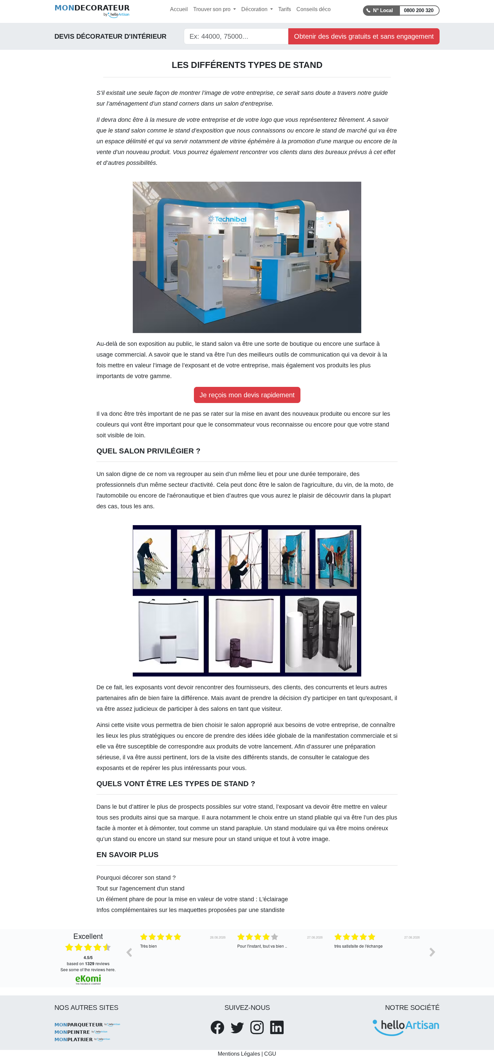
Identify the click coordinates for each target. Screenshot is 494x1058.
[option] (183, 957)
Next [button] (432, 952)
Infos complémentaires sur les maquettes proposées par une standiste (190, 910)
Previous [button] (129, 952)
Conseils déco (313, 9)
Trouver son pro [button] (212, 9)
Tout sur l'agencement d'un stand (140, 888)
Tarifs (284, 9)
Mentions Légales (239, 1054)
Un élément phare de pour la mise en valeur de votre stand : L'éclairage (192, 899)
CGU (270, 1054)
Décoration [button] (255, 9)
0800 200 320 (419, 10)
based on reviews (88, 960)
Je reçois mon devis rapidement (247, 395)
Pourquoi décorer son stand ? (136, 877)
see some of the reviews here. (88, 969)
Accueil (179, 9)
